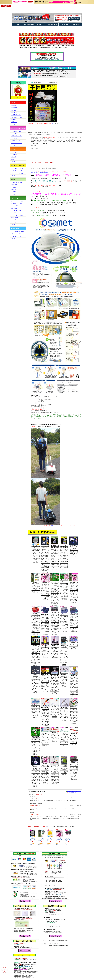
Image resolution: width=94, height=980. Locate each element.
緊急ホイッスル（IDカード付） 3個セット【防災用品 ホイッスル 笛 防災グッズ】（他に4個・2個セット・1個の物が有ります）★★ (65, 679)
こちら (53, 123)
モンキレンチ (15, 205)
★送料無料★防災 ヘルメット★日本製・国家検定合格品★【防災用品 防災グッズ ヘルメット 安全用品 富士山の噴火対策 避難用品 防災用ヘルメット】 (36, 553)
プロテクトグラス (16, 236)
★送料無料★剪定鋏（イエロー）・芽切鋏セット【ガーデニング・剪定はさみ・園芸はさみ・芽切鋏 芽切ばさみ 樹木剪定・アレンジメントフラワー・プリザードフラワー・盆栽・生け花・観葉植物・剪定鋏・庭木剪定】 (55, 593)
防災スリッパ (15, 112)
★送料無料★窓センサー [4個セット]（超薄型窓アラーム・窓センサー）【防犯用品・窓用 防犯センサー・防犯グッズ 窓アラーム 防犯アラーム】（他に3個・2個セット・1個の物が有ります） (35, 654)
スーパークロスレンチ (17, 173)
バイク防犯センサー (16, 136)
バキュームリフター (16, 233)
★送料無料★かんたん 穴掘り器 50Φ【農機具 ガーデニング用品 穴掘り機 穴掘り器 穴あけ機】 (54, 711)
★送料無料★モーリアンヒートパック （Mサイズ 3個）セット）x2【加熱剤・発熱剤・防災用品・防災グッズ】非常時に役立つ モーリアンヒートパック (45, 682)
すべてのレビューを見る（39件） (74, 791)
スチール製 (14, 154)
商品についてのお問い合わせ (38, 168)
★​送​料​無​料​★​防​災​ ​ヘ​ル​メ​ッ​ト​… (33, 839)
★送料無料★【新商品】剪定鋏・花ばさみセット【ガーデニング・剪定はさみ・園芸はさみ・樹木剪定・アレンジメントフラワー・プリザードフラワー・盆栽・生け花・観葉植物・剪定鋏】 (45, 773)
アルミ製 (13, 157)
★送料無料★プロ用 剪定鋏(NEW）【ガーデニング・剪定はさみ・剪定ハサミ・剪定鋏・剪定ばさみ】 (36, 587)
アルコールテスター (16, 143)
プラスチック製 (15, 152)
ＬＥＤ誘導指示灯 (16, 131)
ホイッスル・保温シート (17, 117)
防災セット (14, 105)
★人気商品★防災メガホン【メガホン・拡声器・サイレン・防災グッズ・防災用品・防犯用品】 (74, 550)
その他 (13, 124)
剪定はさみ (14, 184)
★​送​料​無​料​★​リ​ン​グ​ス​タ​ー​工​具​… (68, 839)
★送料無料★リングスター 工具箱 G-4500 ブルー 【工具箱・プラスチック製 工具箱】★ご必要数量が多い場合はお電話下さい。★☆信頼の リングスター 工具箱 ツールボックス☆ (45, 623)
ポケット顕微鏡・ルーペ (17, 231)
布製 (12, 159)
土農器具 (13, 191)
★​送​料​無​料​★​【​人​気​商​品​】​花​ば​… (59, 839)
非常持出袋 (14, 108)
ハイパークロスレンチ (17, 168)
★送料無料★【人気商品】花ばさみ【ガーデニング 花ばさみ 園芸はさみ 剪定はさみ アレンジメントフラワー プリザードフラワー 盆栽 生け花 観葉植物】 (46, 590)
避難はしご (14, 122)
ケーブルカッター (16, 212)
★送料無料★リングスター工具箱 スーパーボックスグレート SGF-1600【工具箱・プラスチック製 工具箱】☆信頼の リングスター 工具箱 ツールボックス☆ (74, 622)
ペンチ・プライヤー (16, 203)
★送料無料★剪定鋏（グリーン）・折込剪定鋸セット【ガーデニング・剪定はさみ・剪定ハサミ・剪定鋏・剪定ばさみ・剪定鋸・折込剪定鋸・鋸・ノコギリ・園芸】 (74, 714)
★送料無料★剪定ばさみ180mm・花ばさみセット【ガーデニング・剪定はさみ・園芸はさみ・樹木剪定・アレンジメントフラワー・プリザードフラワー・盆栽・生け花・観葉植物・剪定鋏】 (64, 589)
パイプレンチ (15, 208)
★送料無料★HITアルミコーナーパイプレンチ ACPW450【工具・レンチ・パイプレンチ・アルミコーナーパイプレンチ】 (64, 739)
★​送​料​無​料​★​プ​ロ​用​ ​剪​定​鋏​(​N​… (41, 839)
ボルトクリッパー (16, 210)
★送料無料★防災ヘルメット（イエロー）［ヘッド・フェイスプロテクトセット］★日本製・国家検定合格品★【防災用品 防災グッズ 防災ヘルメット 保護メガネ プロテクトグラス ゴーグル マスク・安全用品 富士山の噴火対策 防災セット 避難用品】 (45, 558)
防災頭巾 (13, 110)
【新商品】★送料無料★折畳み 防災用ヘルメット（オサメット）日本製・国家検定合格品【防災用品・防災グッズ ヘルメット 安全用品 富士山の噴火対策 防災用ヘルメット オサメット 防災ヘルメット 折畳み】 (55, 556)
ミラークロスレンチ (16, 170)
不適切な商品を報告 (51, 168)
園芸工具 (13, 189)
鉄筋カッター (15, 217)
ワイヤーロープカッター (17, 215)
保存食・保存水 (15, 119)
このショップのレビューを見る (74, 792)
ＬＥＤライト (15, 133)
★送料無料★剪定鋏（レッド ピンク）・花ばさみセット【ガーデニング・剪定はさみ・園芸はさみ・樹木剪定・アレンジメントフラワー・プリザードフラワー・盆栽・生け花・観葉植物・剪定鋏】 (74, 591)
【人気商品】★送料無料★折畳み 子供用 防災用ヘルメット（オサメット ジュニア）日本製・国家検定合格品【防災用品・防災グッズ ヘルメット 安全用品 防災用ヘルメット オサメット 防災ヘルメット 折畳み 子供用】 (65, 556)
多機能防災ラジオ (16, 115)
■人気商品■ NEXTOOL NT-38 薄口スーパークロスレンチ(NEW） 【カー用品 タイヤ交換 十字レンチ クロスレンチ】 (64, 713)
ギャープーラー (15, 222)
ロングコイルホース (16, 182)
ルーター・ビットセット (17, 201)
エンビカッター (15, 220)
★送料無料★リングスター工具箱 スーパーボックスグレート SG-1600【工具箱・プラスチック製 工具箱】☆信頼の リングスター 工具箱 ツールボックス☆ (65, 622)
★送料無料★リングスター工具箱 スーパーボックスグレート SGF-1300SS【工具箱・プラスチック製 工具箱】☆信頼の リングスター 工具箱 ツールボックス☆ (74, 770)
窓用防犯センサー (16, 138)
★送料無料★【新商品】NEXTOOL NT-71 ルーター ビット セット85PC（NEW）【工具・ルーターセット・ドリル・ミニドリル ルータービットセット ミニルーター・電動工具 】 (65, 655)
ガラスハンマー (15, 140)
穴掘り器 (13, 187)
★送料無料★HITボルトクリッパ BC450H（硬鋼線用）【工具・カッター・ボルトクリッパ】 (74, 738)
